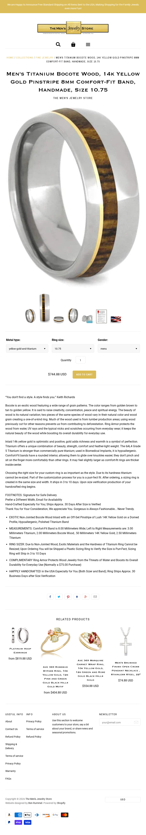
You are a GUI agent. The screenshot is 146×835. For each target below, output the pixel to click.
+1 (85, 597)
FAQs (8, 778)
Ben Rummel (35, 803)
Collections (24, 57)
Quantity (66, 360)
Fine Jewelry (45, 57)
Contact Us (11, 729)
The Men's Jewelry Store (73, 98)
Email (95, 597)
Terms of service (14, 755)
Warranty (10, 771)
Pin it (68, 597)
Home (10, 57)
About (8, 721)
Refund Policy (12, 736)
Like (50, 597)
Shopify (61, 803)
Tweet (59, 597)
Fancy (77, 597)
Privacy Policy (13, 763)
